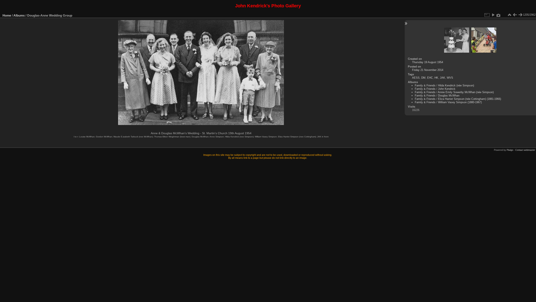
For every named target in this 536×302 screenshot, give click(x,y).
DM (423, 77)
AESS (416, 77)
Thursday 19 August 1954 (427, 62)
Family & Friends (425, 85)
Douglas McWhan (448, 95)
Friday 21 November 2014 (427, 70)
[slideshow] (493, 15)
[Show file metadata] (498, 15)
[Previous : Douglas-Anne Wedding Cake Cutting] (515, 15)
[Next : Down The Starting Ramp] (520, 15)
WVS (450, 77)
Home (7, 15)
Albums (19, 15)
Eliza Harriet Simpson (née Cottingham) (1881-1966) (469, 98)
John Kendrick (446, 88)
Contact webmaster (525, 150)
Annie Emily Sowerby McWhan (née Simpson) (466, 92)
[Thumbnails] (509, 15)
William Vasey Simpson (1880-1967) (460, 102)
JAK (442, 77)
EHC (430, 77)
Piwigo (510, 150)
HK (436, 77)
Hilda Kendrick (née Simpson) (456, 85)
